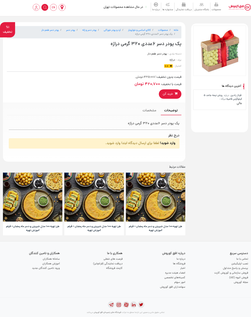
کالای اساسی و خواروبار (139, 30)
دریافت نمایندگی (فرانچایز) (108, 264)
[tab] (171, 111)
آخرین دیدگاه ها (231, 86)
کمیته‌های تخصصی (174, 278)
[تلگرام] (111, 304)
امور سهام (179, 282)
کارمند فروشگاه (114, 268)
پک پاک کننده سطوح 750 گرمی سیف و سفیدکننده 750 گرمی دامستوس (220, 99)
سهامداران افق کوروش (172, 287)
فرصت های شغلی (113, 259)
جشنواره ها (167, 10)
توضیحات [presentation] (171, 110)
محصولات (216, 10)
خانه (176, 30)
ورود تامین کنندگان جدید (46, 268)
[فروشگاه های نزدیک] (62, 7)
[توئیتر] (141, 304)
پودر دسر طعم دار (50, 30)
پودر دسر (70, 30)
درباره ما (156, 10)
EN (53, 8)
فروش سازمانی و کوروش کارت (231, 273)
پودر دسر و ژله (89, 30)
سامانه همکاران (51, 259)
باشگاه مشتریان (201, 10)
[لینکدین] (133, 304)
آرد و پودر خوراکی (112, 30)
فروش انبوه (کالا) (238, 278)
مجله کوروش (241, 282)
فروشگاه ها (179, 264)
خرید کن (168, 94)
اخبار (182, 268)
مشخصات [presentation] (149, 110)
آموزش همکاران (51, 264)
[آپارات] (126, 304)
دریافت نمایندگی (184, 10)
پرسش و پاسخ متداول (235, 268)
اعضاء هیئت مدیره (175, 273)
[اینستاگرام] (118, 304)
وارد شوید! (167, 143)
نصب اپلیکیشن (239, 264)
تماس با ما (242, 259)
